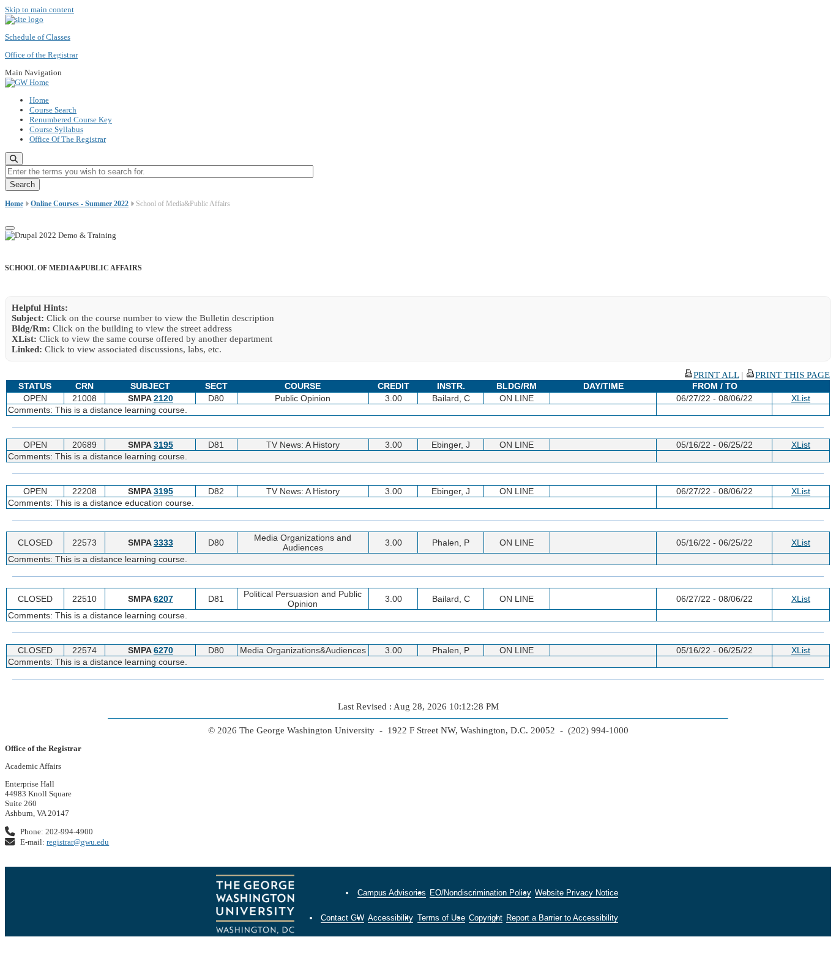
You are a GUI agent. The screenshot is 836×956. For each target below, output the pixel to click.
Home (39, 100)
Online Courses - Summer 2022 (80, 203)
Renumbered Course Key (70, 119)
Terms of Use (441, 917)
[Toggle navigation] (10, 228)
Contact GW (342, 917)
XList (800, 398)
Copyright (485, 917)
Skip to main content (39, 9)
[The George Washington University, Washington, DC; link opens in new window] (255, 906)
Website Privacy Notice (576, 892)
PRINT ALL (716, 375)
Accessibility (390, 917)
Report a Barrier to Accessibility (562, 917)
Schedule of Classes (37, 37)
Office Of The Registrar (67, 139)
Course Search (53, 109)
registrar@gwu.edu (78, 842)
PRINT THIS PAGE (792, 375)
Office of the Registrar (41, 54)
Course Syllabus (56, 129)
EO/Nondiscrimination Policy (480, 892)
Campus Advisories (391, 892)
